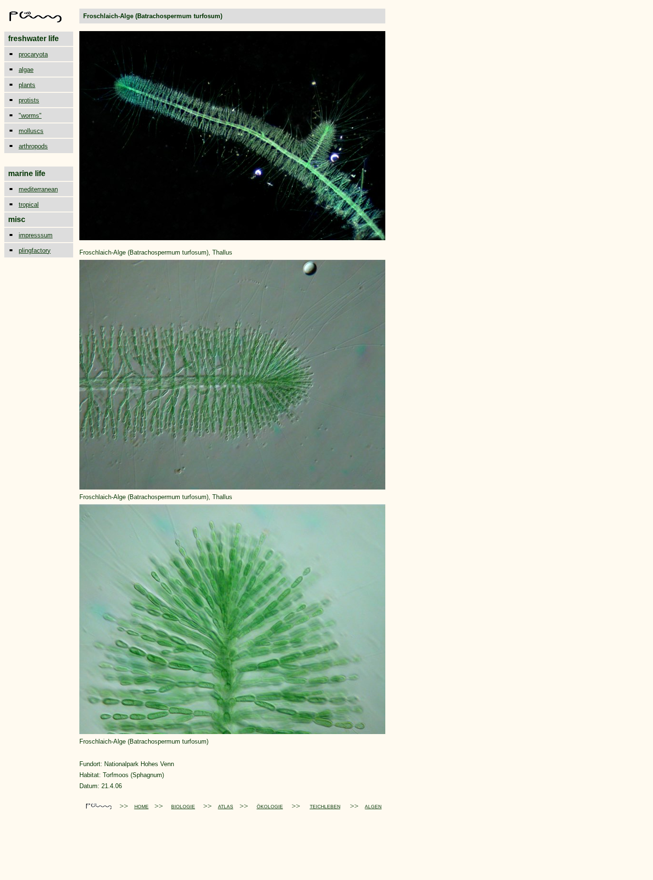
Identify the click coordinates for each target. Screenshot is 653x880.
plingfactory (35, 250)
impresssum (36, 235)
